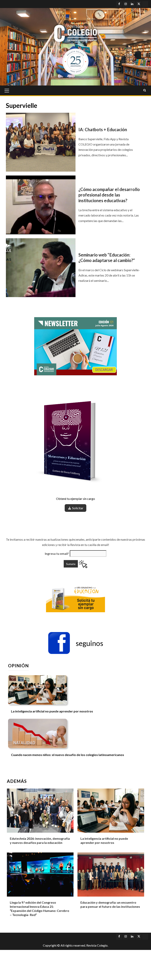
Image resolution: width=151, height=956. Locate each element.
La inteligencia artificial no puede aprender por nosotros (52, 711)
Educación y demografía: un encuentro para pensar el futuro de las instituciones (110, 904)
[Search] (144, 90)
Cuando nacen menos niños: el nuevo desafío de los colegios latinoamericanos (67, 755)
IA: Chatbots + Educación (103, 129)
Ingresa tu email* (57, 553)
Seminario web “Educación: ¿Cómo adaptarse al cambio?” (106, 257)
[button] (75, 643)
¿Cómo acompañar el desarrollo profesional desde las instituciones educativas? (109, 195)
